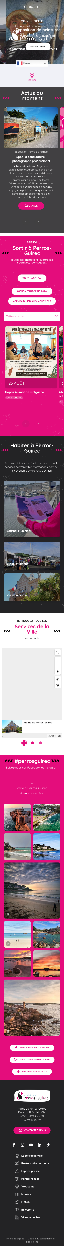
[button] (26, 221)
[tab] (28, 316)
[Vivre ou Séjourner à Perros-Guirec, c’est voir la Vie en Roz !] (32, 35)
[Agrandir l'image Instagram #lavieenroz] (46, 934)
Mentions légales (15, 1238)
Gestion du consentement (41, 1238)
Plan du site (32, 1241)
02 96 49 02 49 (32, 1119)
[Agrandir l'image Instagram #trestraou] (32, 890)
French (27, 63)
